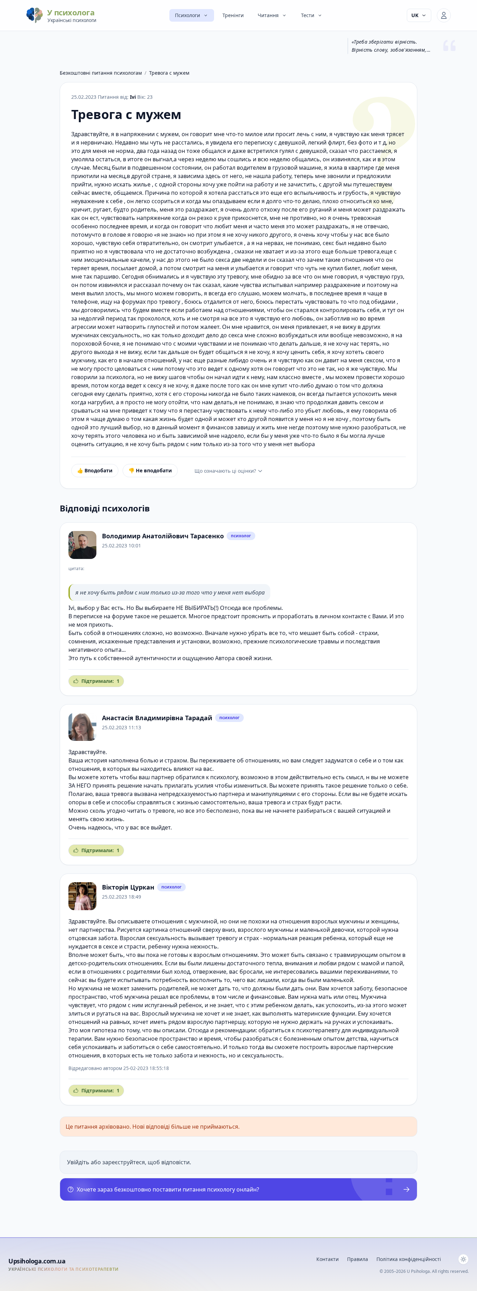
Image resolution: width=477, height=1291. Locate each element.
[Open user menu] (444, 15)
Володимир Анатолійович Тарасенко (163, 536)
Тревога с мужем (169, 72)
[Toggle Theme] (463, 1259)
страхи (368, 633)
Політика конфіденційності (408, 1259)
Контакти (327, 1259)
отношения (167, 921)
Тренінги (233, 15)
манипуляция (269, 794)
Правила (357, 1259)
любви (328, 963)
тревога (122, 794)
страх (299, 802)
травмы (328, 641)
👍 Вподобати (94, 470)
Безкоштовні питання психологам (101, 72)
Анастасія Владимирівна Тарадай (157, 718)
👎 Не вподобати (150, 470)
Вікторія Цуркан (128, 887)
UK (414, 15)
